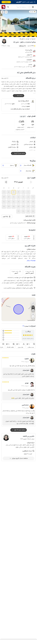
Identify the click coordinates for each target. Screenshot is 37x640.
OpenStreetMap (30, 320)
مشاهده (6, 2)
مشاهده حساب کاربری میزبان (20, 458)
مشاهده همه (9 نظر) (20, 430)
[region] (18, 309)
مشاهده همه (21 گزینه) (19, 153)
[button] (28, 192)
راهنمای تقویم (29, 216)
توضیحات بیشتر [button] (31, 261)
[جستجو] (8, 6)
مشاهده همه (20, 95)
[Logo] (3, 7)
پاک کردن (5, 217)
